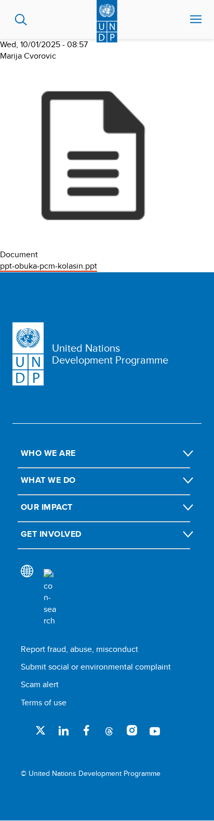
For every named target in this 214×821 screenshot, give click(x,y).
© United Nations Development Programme (90, 773)
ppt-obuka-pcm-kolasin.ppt (48, 266)
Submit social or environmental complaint (96, 667)
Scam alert (40, 684)
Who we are (48, 453)
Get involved (51, 534)
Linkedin (63, 730)
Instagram (132, 730)
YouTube (155, 730)
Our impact (47, 507)
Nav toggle (196, 19)
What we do (48, 480)
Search (21, 19)
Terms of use (43, 702)
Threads (109, 730)
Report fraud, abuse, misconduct (79, 649)
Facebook (86, 730)
